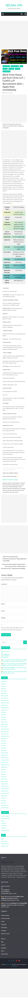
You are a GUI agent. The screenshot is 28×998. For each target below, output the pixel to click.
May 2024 (3, 745)
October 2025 (4, 705)
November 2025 (5, 703)
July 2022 (3, 798)
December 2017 (5, 807)
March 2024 (4, 750)
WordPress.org (4, 846)
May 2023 (3, 774)
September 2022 (5, 793)
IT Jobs (21, 66)
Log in (2, 839)
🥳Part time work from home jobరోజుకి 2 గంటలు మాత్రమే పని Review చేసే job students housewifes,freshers (12, 898)
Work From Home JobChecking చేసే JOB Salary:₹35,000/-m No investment (5, 654)
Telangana (17, 68)
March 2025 (4, 722)
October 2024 (4, 733)
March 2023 (4, 779)
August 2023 (4, 767)
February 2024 (4, 753)
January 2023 (4, 784)
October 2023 (4, 762)
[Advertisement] (14, 35)
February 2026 (4, 695)
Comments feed (5, 843)
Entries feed (4, 841)
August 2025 (4, 710)
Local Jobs (5, 68)
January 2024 (4, 755)
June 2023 (3, 772)
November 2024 (5, 731)
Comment (4, 584)
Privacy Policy (4, 954)
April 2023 (3, 776)
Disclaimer (3, 948)
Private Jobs (11, 68)
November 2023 (5, 760)
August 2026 (4, 681)
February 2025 (4, 724)
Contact (3, 945)
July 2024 (3, 741)
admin (12, 92)
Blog (2, 941)
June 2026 (3, 686)
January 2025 (4, 726)
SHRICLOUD (14, 966)
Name (3, 604)
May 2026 (3, 688)
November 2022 (5, 788)
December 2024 (5, 729)
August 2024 (4, 738)
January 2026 (4, 698)
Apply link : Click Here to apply (10, 479)
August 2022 (4, 795)
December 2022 (5, 786)
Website (3, 618)
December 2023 (5, 757)
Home (2, 951)
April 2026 (3, 691)
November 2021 (5, 805)
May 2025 (3, 717)
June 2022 (3, 800)
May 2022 (3, 803)
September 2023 (5, 764)
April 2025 (3, 719)
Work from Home (6, 71)
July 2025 (3, 712)
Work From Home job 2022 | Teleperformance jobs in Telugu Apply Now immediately (14, 559)
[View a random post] (25, 14)
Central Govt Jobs (14, 66)
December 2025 (5, 700)
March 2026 (4, 693)
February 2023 (4, 781)
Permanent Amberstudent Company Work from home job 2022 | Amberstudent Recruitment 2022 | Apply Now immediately (13, 566)
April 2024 (3, 748)
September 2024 (5, 736)
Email (3, 611)
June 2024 (3, 743)
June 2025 (3, 714)
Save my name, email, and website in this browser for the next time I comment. (12, 629)
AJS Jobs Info (14, 5)
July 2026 (3, 683)
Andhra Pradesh (6, 66)
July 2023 (3, 769)
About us (3, 938)
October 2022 (4, 791)
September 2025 (5, 707)
